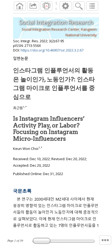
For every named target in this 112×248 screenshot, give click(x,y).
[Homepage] (20, 6)
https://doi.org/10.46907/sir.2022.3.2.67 (52, 50)
